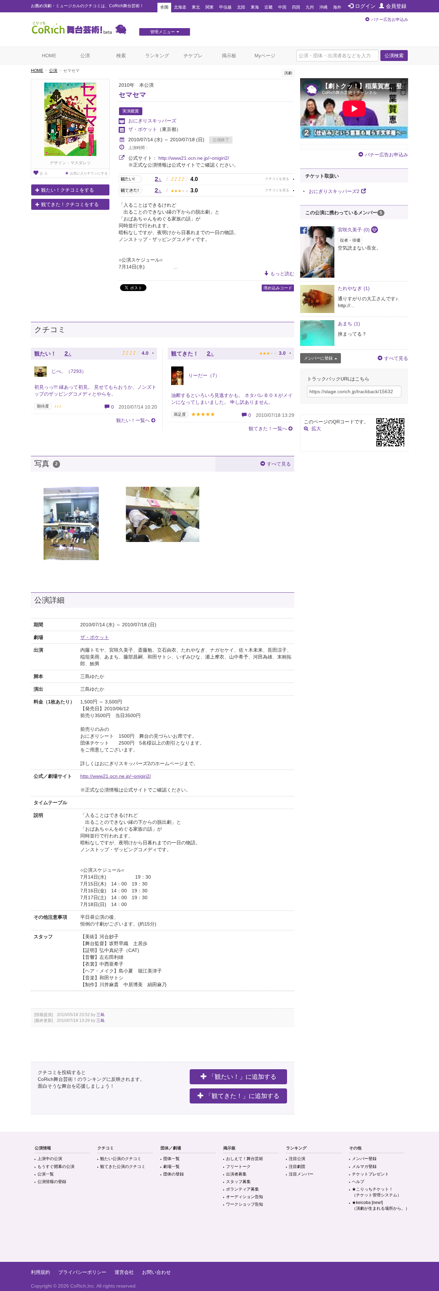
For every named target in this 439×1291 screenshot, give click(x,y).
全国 (164, 7)
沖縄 (323, 7)
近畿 (268, 7)
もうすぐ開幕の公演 (55, 1166)
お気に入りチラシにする (89, 173)
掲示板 (229, 55)
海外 (337, 7)
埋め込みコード (277, 288)
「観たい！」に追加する (242, 1076)
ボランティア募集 (242, 1189)
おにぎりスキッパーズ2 (334, 191)
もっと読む (282, 273)
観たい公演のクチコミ (120, 1158)
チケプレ (193, 55)
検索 (121, 55)
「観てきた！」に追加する (242, 1096)
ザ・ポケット (142, 129)
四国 (296, 7)
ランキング (157, 55)
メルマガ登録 (364, 1166)
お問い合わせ (156, 1272)
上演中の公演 (49, 1158)
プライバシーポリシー (82, 1272)
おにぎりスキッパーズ (152, 120)
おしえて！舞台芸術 (244, 1158)
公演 (85, 55)
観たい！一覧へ (133, 420)
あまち (349, 323)
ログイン (365, 6)
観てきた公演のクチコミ (122, 1166)
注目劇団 (297, 1166)
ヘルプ (358, 1181)
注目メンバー (301, 1174)
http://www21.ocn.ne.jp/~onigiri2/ (193, 158)
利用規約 (40, 1272)
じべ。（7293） (68, 371)
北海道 (180, 7)
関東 (209, 7)
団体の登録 (173, 1174)
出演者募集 (236, 1174)
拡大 (316, 428)
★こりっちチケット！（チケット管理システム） (376, 1192)
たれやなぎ (354, 288)
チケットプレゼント (370, 1174)
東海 (255, 7)
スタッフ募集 (238, 1181)
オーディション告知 (244, 1196)
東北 (196, 7)
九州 (310, 7)
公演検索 (394, 55)
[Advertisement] (219, 1239)
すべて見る (279, 464)
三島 (100, 1014)
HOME (49, 55)
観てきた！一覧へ (268, 428)
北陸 (241, 7)
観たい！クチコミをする (67, 190)
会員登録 (396, 6)
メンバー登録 (364, 1158)
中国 (282, 7)
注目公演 (297, 1158)
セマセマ (132, 94)
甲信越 (225, 7)
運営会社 (124, 1272)
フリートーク (238, 1166)
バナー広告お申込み (389, 19)
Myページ (264, 55)
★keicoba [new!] (381, 1205)
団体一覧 (171, 1158)
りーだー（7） (203, 375)
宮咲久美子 (354, 229)
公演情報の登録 (51, 1181)
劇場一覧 (171, 1166)
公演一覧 (45, 1174)
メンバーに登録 (318, 358)
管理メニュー (162, 31)
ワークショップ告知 (244, 1204)
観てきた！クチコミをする (70, 204)
